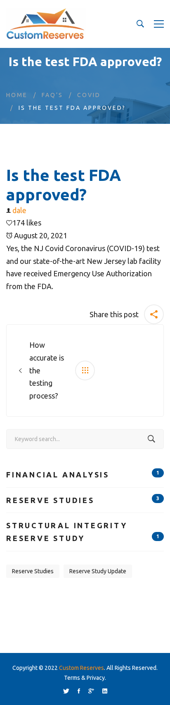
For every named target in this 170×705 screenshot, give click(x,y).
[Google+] (91, 691)
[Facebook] (78, 691)
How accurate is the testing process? (46, 370)
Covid (89, 95)
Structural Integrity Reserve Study (82, 531)
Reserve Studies (82, 500)
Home (17, 95)
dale (19, 210)
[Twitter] (66, 691)
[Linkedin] (105, 691)
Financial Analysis (82, 474)
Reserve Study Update (97, 571)
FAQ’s (52, 95)
